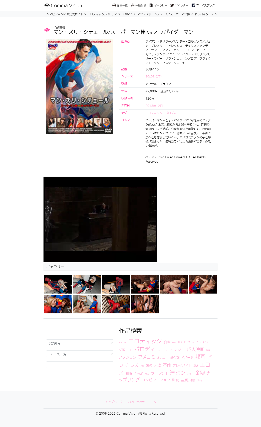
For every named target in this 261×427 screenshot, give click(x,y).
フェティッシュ (171, 349)
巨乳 (185, 380)
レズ (134, 365)
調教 (149, 365)
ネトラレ (196, 342)
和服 (129, 373)
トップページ (113, 402)
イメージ (187, 357)
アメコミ (146, 357)
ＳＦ (130, 350)
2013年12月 (154, 105)
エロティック (153, 113)
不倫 (167, 365)
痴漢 (208, 350)
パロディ (171, 113)
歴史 (174, 342)
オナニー (162, 358)
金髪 (200, 373)
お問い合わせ (136, 402)
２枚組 (138, 373)
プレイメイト (182, 365)
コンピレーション (156, 380)
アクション (127, 357)
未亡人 (205, 342)
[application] (100, 219)
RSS (153, 402)
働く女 (174, 357)
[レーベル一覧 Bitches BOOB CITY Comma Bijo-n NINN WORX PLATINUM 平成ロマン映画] (79, 354)
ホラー (190, 374)
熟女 (175, 380)
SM (196, 365)
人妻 (157, 365)
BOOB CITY (153, 76)
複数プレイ (196, 380)
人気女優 (122, 342)
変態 (167, 341)
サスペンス (184, 342)
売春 (147, 374)
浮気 (142, 365)
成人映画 (195, 349)
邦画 (200, 356)
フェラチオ (159, 373)
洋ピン (178, 372)
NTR (122, 349)
